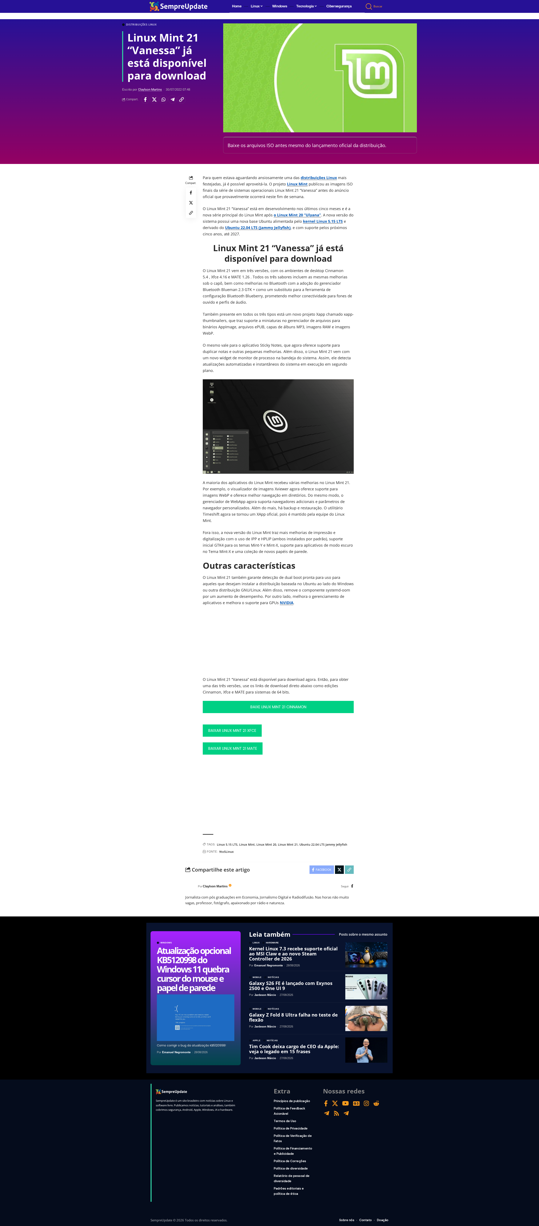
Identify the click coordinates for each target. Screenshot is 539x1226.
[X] (335, 1103)
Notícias (273, 977)
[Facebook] (352, 886)
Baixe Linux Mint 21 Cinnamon (278, 707)
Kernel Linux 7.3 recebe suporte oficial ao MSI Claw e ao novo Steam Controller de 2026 (293, 953)
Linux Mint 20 (266, 844)
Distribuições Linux (141, 24)
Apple (257, 1041)
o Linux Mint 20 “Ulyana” (297, 214)
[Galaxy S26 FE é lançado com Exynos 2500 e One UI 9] (366, 986)
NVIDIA (286, 602)
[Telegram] (326, 1113)
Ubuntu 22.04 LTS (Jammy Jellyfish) (258, 227)
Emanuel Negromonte (176, 1052)
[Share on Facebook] (145, 99)
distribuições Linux (319, 177)
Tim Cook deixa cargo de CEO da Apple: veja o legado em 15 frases (294, 1048)
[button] (369, 6)
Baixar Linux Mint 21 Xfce (232, 730)
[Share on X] (154, 99)
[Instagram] (366, 1103)
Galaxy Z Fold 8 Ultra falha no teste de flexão (293, 1017)
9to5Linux (226, 852)
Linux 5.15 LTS (227, 844)
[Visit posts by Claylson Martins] (190, 886)
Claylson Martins (150, 89)
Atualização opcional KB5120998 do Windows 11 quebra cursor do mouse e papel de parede (194, 969)
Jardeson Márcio (265, 995)
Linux (256, 943)
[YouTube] (345, 1103)
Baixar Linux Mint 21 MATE (232, 748)
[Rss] (336, 1113)
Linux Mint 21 (288, 844)
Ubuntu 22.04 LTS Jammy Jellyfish (323, 844)
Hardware (272, 943)
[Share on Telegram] (172, 99)
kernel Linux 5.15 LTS (323, 221)
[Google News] (356, 1103)
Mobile (257, 977)
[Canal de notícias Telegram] (346, 1113)
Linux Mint (297, 183)
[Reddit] (376, 1103)
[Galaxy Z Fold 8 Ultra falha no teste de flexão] (366, 1018)
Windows (166, 943)
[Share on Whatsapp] (163, 99)
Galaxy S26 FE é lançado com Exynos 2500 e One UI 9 (290, 985)
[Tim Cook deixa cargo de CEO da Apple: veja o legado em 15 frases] (366, 1050)
